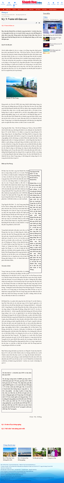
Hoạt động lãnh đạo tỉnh (9, 5)
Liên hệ (58, 4)
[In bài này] (39, 22)
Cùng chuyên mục (9, 445)
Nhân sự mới (15, 4)
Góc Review (53, 4)
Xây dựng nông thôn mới (21, 14)
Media (14, 7)
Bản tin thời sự (46, 19)
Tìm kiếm (48, 4)
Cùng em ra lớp (52, 458)
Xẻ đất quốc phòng (38, 458)
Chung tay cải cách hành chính (8, 14)
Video (46, 17)
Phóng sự (5, 12)
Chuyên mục (3, 4)
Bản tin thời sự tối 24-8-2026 (52, 35)
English (61, 4)
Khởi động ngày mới (54, 19)
